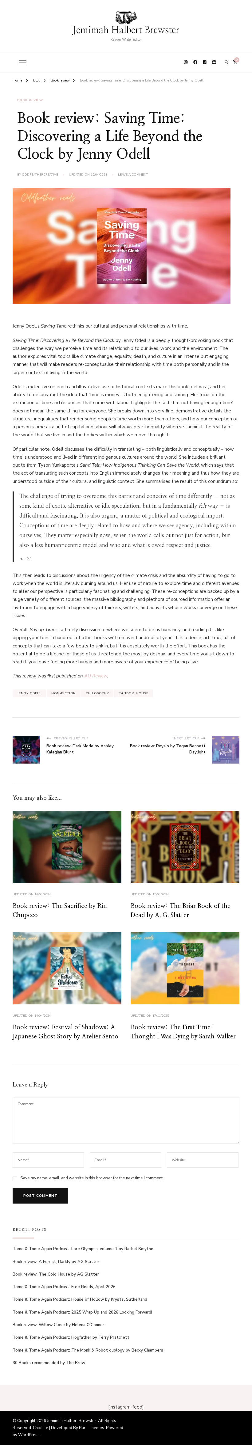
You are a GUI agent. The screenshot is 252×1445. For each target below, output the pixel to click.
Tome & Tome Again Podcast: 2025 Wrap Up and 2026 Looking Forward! (82, 1312)
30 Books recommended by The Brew (49, 1363)
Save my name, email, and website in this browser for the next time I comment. (91, 1178)
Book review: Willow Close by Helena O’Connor (58, 1325)
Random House (133, 693)
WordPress (29, 1435)
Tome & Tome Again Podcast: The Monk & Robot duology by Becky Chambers (88, 1350)
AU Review (95, 676)
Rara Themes (91, 1428)
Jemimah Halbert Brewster (126, 30)
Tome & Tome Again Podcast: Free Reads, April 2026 (64, 1287)
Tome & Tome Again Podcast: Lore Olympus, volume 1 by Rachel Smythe (83, 1249)
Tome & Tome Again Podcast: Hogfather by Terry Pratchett (71, 1337)
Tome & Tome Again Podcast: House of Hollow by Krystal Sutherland (80, 1299)
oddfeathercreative (40, 175)
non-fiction (63, 693)
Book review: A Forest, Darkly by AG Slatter (56, 1262)
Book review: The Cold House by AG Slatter (56, 1274)
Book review (30, 100)
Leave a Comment (133, 175)
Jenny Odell (29, 693)
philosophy (97, 693)
